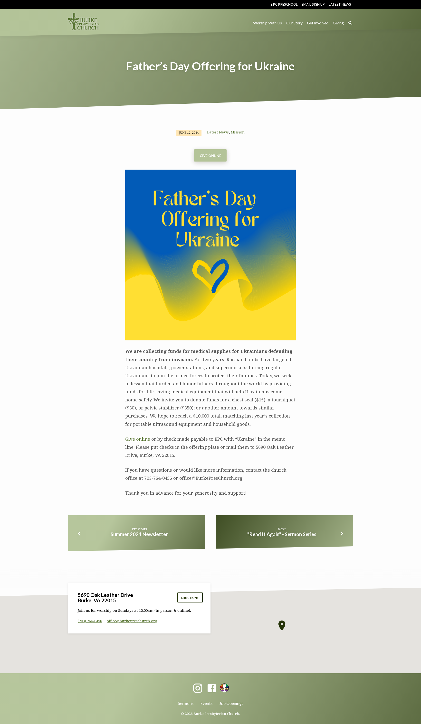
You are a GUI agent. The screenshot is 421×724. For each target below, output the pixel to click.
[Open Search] (350, 23)
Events (206, 703)
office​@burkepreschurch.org (132, 621)
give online (210, 155)
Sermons (185, 703)
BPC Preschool (284, 4)
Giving (338, 22)
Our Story (294, 22)
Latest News (340, 4)
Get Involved (317, 22)
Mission (238, 132)
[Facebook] (211, 688)
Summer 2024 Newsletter (139, 534)
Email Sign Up (313, 4)
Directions (190, 597)
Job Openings (231, 703)
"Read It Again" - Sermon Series (281, 534)
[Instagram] (197, 688)
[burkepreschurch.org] (224, 687)
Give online (137, 439)
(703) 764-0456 (90, 621)
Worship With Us (267, 22)
